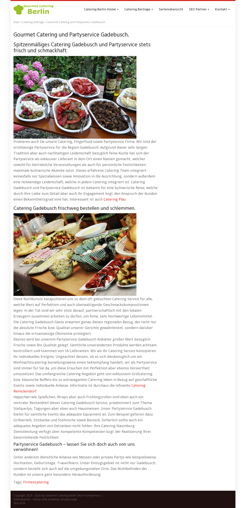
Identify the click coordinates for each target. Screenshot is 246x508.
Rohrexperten (21, 499)
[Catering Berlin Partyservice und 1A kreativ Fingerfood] (34, 9)
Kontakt (221, 9)
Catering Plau (115, 199)
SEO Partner (198, 9)
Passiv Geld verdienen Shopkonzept (55, 499)
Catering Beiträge (137, 9)
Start (16, 22)
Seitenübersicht (171, 9)
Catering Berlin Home (100, 9)
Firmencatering (36, 482)
